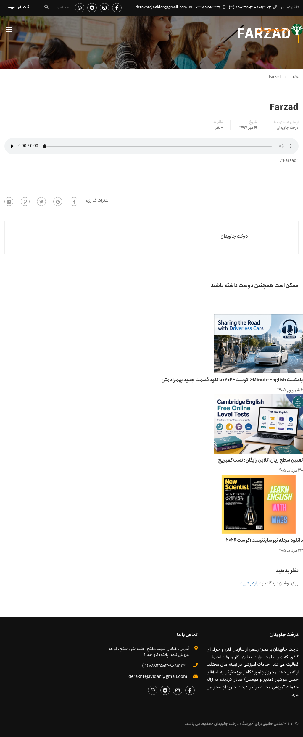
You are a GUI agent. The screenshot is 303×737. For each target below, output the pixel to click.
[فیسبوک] (74, 201)
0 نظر (219, 127)
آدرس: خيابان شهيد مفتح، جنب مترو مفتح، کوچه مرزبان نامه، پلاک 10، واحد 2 (149, 652)
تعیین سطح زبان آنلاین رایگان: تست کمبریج (260, 460)
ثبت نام (23, 7)
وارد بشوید (249, 583)
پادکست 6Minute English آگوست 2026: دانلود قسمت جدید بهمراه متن (232, 380)
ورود (11, 7)
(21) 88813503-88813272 (250, 7)
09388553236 (208, 7)
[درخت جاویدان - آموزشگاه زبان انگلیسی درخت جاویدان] (280, 32)
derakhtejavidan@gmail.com (161, 7)
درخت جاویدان (288, 127)
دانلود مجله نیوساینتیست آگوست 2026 (264, 540)
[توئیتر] (41, 201)
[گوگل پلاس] (57, 201)
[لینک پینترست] (25, 201)
